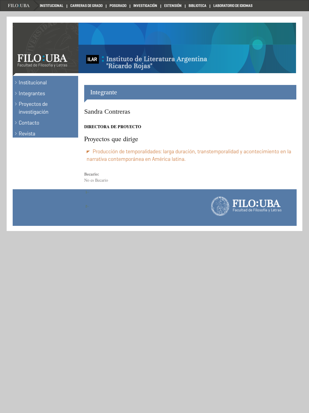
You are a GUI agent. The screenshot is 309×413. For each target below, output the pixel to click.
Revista (27, 133)
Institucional (51, 5)
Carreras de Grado (86, 5)
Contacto (29, 122)
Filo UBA (23, 5)
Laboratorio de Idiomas (233, 5)
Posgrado (118, 5)
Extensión (173, 5)
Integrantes (32, 93)
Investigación (145, 5)
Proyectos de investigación (34, 108)
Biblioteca (197, 5)
